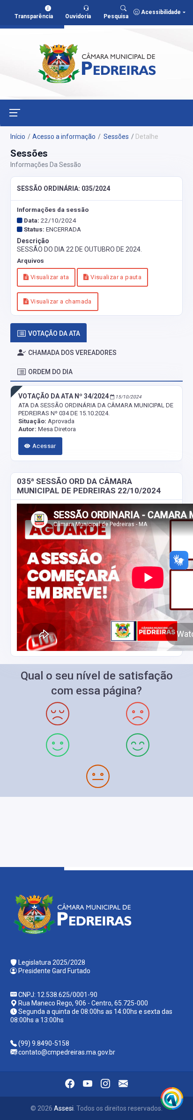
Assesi (64, 1108)
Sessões (115, 136)
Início (17, 136)
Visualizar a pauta (115, 277)
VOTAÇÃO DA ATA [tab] (54, 333)
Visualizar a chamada (60, 301)
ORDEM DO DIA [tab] (50, 372)
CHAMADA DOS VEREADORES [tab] (72, 352)
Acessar (43, 445)
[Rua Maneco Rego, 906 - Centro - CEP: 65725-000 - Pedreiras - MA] (96, 831)
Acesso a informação (64, 136)
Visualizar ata (49, 277)
